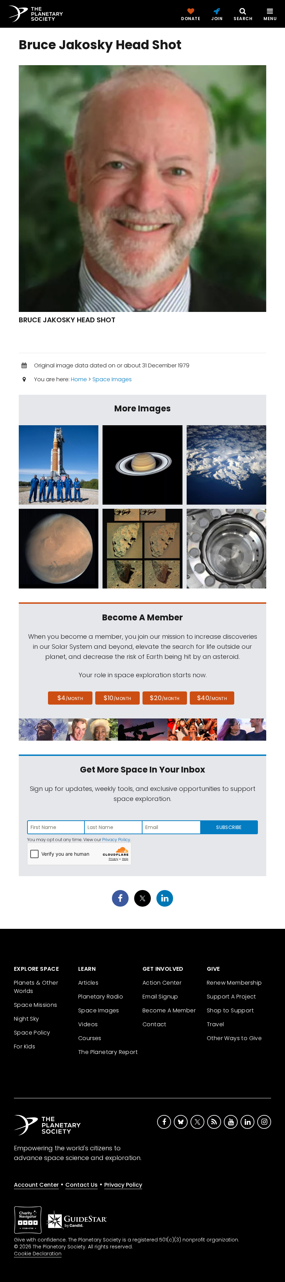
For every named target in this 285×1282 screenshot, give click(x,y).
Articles (88, 983)
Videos (88, 1024)
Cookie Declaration (38, 1253)
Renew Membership (234, 983)
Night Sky (26, 1019)
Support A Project (231, 997)
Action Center (161, 983)
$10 (117, 698)
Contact (154, 1024)
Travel (215, 1024)
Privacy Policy (116, 840)
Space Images (112, 379)
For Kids (24, 1046)
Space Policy (32, 1033)
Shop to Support (230, 1010)
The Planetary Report (108, 1052)
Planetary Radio (100, 997)
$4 (70, 698)
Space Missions (35, 1005)
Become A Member (169, 1010)
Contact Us (81, 1185)
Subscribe (229, 827)
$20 (164, 698)
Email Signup (160, 997)
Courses (89, 1038)
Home (79, 379)
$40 (212, 698)
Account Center (36, 1185)
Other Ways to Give (234, 1038)
